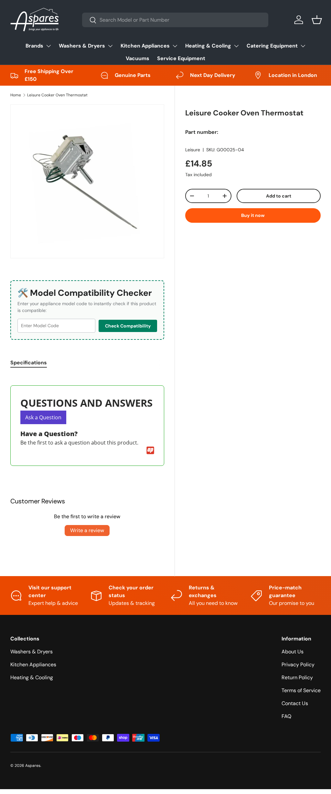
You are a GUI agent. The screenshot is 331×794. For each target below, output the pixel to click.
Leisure (192, 150)
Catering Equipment (272, 45)
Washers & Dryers (82, 45)
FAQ (286, 716)
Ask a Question (43, 417)
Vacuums (137, 58)
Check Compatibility (128, 326)
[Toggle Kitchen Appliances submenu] (175, 46)
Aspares (32, 765)
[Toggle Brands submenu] (48, 46)
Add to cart (278, 196)
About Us (293, 651)
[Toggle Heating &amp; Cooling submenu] (236, 46)
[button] (317, 20)
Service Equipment (181, 58)
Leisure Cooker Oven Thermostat (57, 95)
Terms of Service (301, 690)
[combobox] (175, 20)
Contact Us (295, 703)
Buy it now (253, 215)
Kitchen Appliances (145, 45)
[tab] (28, 362)
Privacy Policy (298, 664)
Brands (34, 45)
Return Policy (297, 677)
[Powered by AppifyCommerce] (150, 450)
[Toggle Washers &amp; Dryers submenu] (110, 46)
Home (15, 95)
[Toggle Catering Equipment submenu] (303, 46)
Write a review (87, 530)
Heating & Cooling (208, 45)
